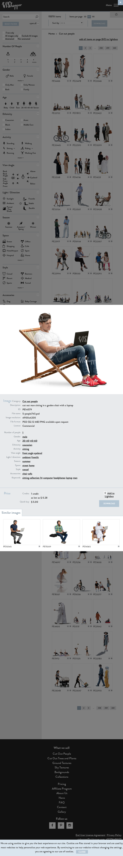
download (109, 503)
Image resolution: (13, 417)
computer (48, 478)
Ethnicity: (16, 444)
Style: (18, 469)
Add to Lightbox (110, 494)
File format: (15, 421)
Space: (18, 465)
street (25, 465)
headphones (59, 478)
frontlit (35, 457)
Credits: (25, 493)
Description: (15, 405)
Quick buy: (24, 501)
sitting (25, 449)
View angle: (16, 453)
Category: (16, 401)
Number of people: (12, 432)
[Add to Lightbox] (39, 546)
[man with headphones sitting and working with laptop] (61, 532)
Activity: (17, 448)
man (75, 478)
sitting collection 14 (32, 478)
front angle (27, 453)
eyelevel (38, 453)
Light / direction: (13, 457)
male (24, 437)
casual (25, 469)
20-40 (25, 441)
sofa (30, 473)
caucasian (27, 445)
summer (26, 461)
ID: (19, 409)
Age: (19, 440)
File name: (16, 413)
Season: (17, 461)
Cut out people (30, 401)
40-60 (33, 441)
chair (24, 473)
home (31, 465)
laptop (69, 478)
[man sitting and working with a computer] (21, 532)
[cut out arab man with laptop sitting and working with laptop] (101, 532)
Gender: (17, 436)
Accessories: (15, 473)
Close (82, 852)
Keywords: (16, 477)
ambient (26, 457)
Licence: (17, 425)
